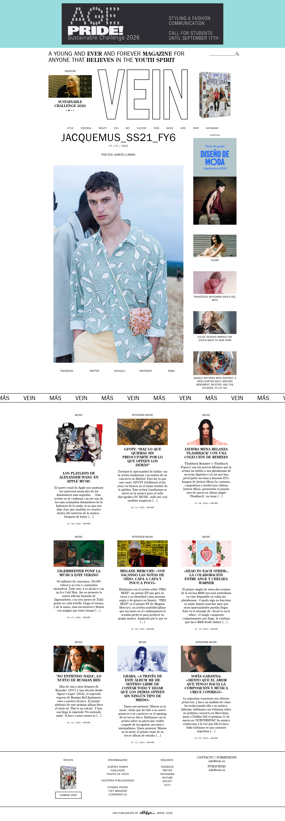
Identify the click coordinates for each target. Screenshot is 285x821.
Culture (141, 128)
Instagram (212, 128)
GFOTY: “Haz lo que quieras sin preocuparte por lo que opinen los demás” (142, 457)
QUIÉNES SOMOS (118, 767)
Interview (138, 415)
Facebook (167, 767)
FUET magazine (117, 791)
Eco (116, 128)
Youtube (167, 778)
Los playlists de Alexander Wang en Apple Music (78, 477)
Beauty (103, 128)
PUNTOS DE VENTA (118, 774)
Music (169, 128)
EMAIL (171, 371)
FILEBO (215, 260)
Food (156, 128)
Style (70, 128)
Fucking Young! (118, 787)
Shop (196, 128)
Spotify (167, 781)
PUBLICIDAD (118, 770)
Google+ (6, 819)
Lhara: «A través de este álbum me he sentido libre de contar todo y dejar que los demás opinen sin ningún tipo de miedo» (143, 688)
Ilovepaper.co (118, 795)
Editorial (86, 128)
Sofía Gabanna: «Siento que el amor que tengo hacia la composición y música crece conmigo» (206, 684)
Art (128, 128)
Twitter (167, 770)
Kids (183, 128)
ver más (86, 524)
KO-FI (167, 785)
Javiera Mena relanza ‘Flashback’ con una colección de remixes (206, 453)
